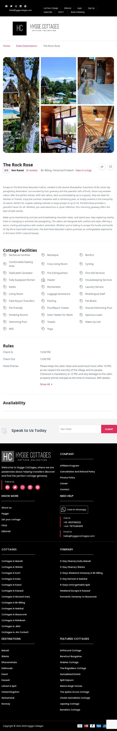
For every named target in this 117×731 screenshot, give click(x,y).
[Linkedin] (30, 487)
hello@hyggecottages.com (20, 10)
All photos (102, 146)
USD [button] (60, 12)
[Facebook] (7, 487)
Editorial (67, 8)
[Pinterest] (37, 487)
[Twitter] (14, 487)
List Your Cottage (51, 8)
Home (6, 46)
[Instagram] (22, 487)
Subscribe (48, 12)
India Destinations (26, 46)
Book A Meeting (77, 12)
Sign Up (91, 8)
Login (79, 8)
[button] (107, 28)
